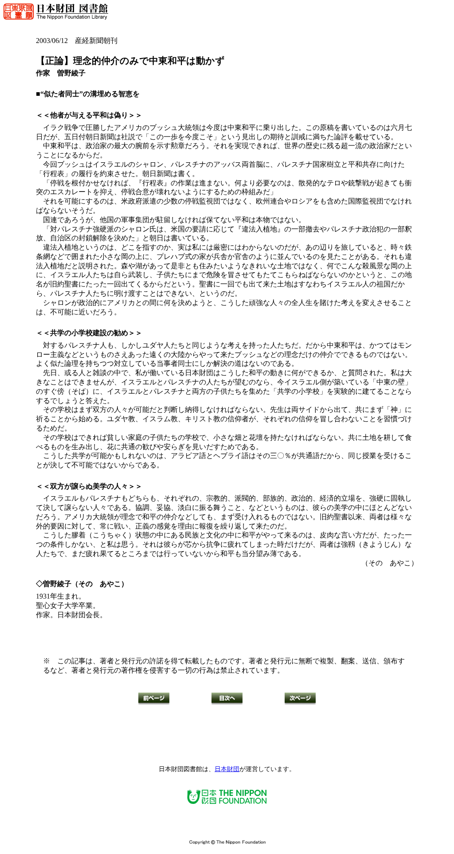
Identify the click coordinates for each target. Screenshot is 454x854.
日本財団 (227, 769)
